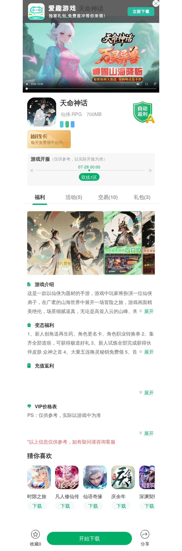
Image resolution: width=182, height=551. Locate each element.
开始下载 (89, 538)
